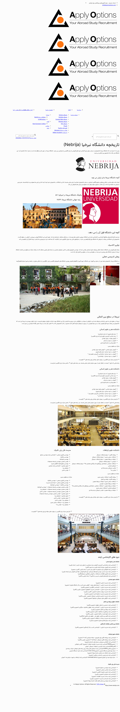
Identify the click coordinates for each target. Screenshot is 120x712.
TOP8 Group (100, 684)
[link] (92, 137)
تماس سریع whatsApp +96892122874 (26, 138)
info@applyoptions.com (109, 5)
